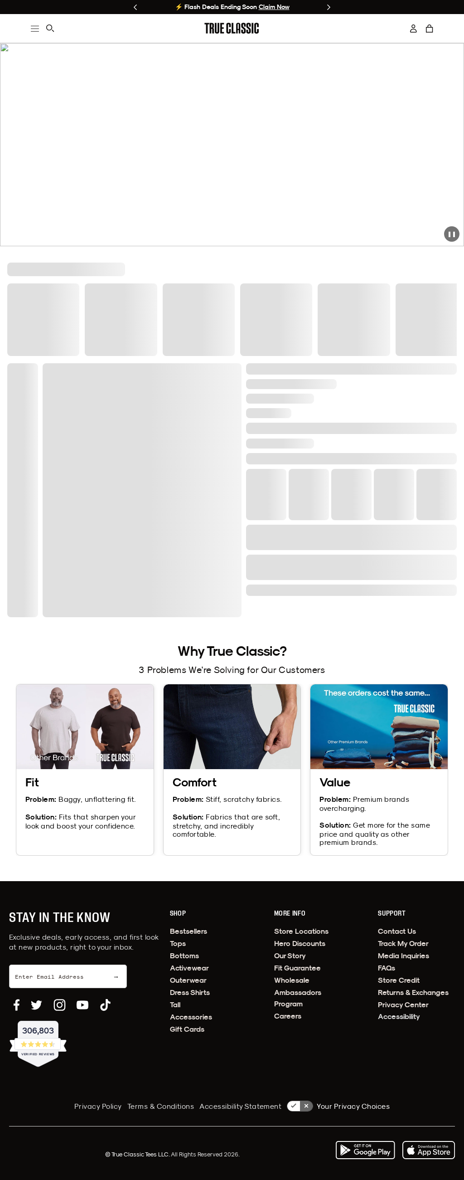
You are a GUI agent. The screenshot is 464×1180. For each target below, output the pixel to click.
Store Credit (399, 980)
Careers (287, 1016)
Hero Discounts (299, 943)
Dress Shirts (190, 992)
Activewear (189, 968)
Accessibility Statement (240, 1106)
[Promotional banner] (232, 144)
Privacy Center (403, 1004)
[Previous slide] (135, 7)
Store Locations (301, 931)
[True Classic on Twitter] (36, 1005)
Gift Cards (187, 1029)
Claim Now (274, 7)
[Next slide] (329, 7)
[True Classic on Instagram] (59, 1005)
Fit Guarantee (297, 968)
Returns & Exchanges (413, 992)
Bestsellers (188, 931)
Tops (178, 943)
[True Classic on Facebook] (16, 1005)
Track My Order (403, 943)
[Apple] (428, 1150)
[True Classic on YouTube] (82, 1005)
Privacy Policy (98, 1106)
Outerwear (188, 980)
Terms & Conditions (160, 1106)
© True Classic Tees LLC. (138, 1154)
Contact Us (397, 931)
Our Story (290, 956)
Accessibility (399, 1016)
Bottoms (184, 956)
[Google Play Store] (365, 1150)
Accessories (191, 1017)
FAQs (386, 968)
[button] (429, 28)
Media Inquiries (403, 956)
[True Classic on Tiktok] (105, 1005)
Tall (175, 1004)
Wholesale (291, 980)
